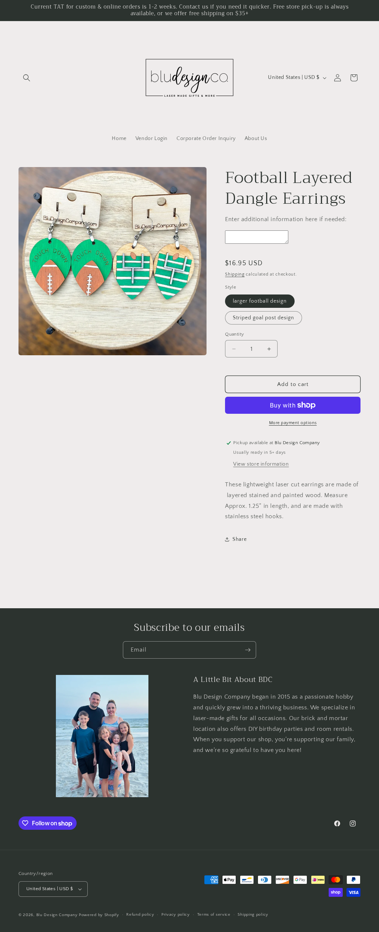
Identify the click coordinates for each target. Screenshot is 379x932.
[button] (27, 78)
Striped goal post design (263, 318)
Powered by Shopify (99, 915)
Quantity (234, 334)
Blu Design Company (57, 915)
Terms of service (214, 914)
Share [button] (239, 539)
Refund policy (140, 914)
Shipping (235, 274)
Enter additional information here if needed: (285, 219)
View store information (261, 464)
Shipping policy (253, 914)
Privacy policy (175, 914)
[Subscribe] (247, 650)
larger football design (260, 301)
